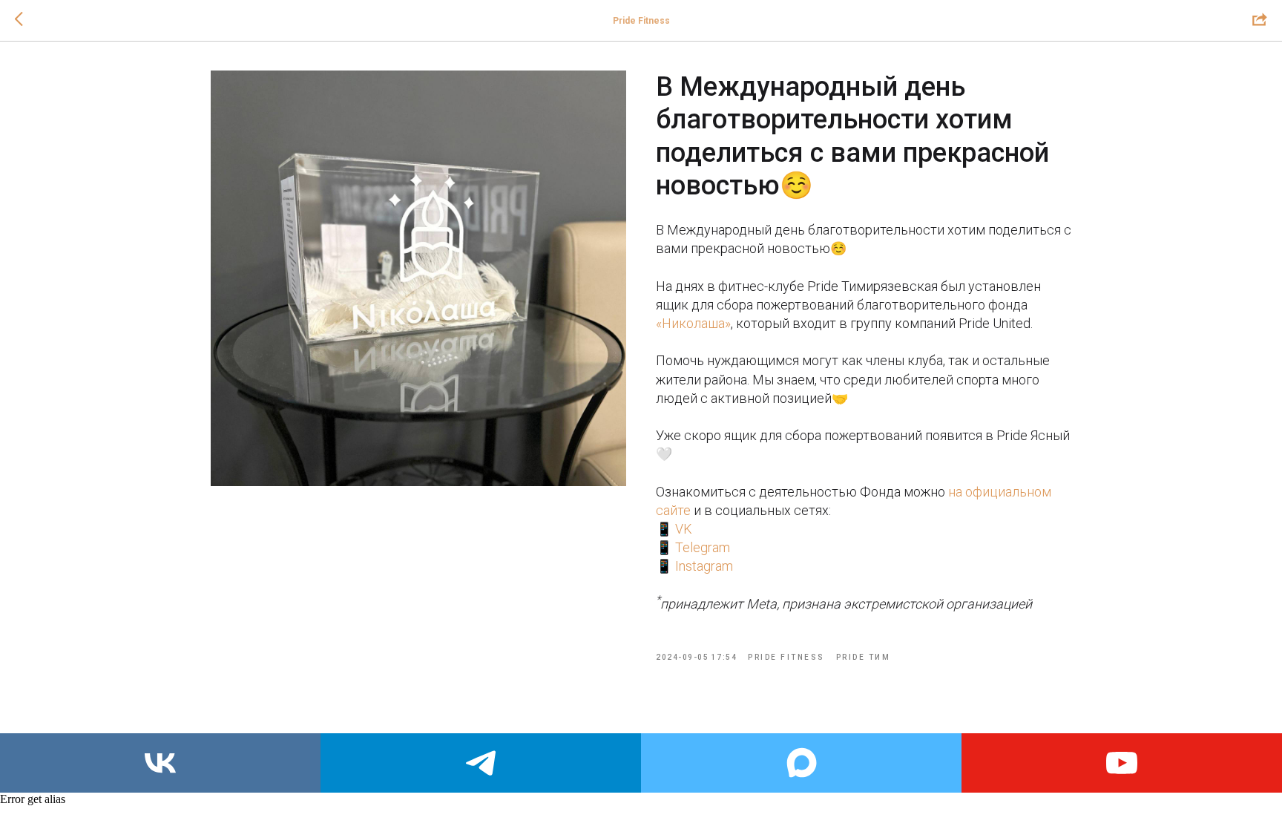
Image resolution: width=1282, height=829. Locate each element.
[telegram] (480, 763)
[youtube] (1122, 763)
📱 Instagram (694, 566)
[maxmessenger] (801, 763)
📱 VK (674, 529)
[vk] (160, 763)
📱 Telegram (693, 547)
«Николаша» (693, 323)
